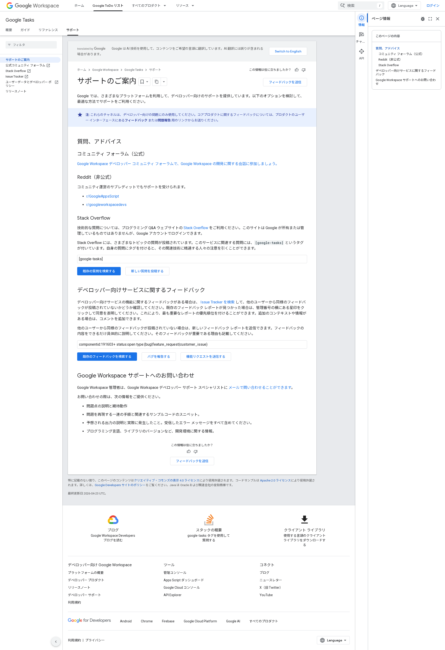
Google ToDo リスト (108, 5)
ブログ (264, 573)
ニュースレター (271, 580)
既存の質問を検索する (99, 271)
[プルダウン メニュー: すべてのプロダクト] (166, 5)
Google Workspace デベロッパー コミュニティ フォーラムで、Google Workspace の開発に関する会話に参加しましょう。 (178, 164)
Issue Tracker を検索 (217, 302)
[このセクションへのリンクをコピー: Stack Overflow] (115, 218)
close (437, 19)
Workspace (46, 6)
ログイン (432, 5)
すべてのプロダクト (146, 5)
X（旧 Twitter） (271, 587)
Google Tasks (20, 20)
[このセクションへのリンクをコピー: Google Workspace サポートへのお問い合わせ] (199, 376)
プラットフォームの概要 (86, 573)
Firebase (168, 621)
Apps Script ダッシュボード (184, 580)
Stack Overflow (196, 228)
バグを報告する (158, 356)
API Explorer (172, 595)
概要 (9, 30)
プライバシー (95, 640)
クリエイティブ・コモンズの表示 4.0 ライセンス (166, 480)
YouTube (266, 595)
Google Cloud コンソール (182, 587)
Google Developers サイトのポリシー (120, 485)
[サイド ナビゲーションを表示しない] (55, 641)
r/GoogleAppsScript (102, 196)
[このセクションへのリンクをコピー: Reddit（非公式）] (119, 177)
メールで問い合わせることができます (260, 387)
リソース (182, 5)
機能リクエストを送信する (205, 356)
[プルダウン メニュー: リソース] (194, 5)
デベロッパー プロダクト (86, 580)
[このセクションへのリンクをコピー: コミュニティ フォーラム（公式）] (152, 154)
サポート (72, 30)
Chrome (147, 621)
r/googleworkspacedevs (106, 204)
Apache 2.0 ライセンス (275, 480)
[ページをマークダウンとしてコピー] (157, 82)
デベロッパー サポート (84, 595)
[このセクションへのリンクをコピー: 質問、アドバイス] (126, 142)
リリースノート (79, 587)
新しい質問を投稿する (147, 271)
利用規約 (74, 602)
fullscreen (430, 19)
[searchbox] (31, 45)
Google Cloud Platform (200, 621)
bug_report (423, 19)
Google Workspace (105, 70)
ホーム (79, 5)
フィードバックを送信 (285, 82)
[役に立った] (296, 69)
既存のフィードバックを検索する (107, 356)
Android (126, 621)
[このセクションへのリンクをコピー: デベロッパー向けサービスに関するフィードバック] (209, 290)
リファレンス (48, 30)
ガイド (25, 30)
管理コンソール (175, 573)
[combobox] (361, 5)
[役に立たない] (303, 69)
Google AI (233, 621)
